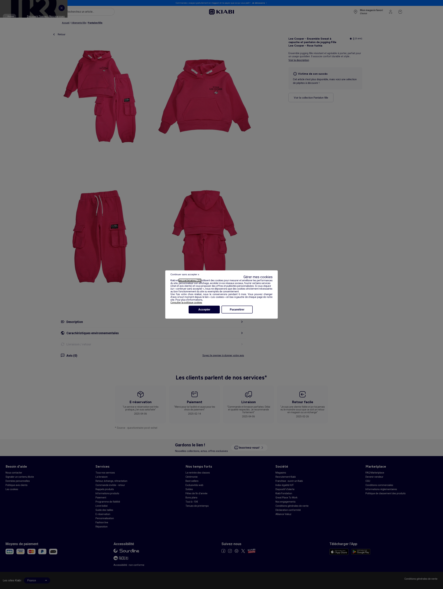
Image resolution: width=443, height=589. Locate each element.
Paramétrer (237, 309)
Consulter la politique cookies (186, 302)
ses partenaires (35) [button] (190, 280)
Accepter (204, 309)
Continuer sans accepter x (184, 274)
